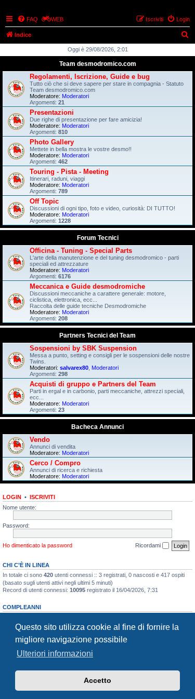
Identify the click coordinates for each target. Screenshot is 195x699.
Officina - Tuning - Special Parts (81, 250)
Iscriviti (42, 497)
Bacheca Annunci (97, 427)
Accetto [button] (97, 680)
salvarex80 (74, 368)
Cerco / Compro (55, 463)
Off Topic (44, 201)
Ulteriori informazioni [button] (55, 653)
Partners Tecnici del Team (97, 335)
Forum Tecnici (98, 237)
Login (12, 497)
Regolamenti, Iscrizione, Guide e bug (90, 76)
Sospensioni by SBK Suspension (83, 348)
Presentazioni (52, 112)
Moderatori (75, 96)
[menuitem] (27, 19)
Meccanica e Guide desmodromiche (87, 286)
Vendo (40, 439)
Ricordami (148, 545)
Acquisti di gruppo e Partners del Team (93, 384)
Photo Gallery (52, 142)
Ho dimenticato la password (37, 545)
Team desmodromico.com (97, 64)
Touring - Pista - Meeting (69, 172)
